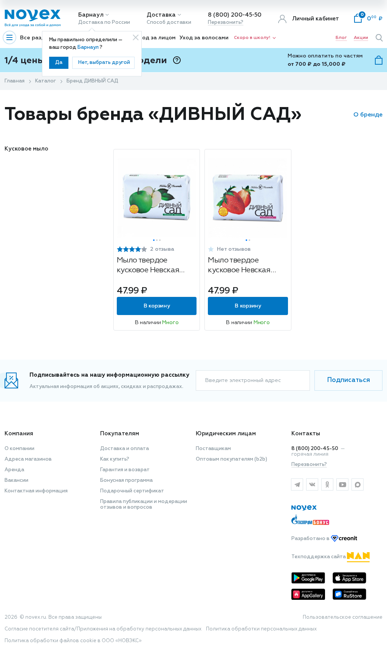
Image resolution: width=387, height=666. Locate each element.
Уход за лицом (156, 37)
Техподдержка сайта (319, 556)
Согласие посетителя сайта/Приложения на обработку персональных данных (103, 629)
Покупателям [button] (119, 433)
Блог (341, 38)
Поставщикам (213, 448)
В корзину (157, 306)
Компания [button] (19, 433)
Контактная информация (36, 491)
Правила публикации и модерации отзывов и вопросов (143, 504)
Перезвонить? (225, 22)
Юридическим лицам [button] (226, 433)
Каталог (45, 81)
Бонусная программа (126, 480)
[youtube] (342, 484)
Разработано (311, 538)
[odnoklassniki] (327, 484)
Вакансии (16, 480)
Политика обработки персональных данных (261, 629)
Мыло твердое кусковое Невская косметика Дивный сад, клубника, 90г (241, 266)
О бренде (367, 115)
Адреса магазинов (28, 459)
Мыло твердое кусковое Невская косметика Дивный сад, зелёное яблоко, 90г (153, 266)
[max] (357, 484)
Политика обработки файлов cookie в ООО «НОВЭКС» (73, 640)
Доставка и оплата (124, 448)
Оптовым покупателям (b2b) (231, 459)
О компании (19, 448)
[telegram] (297, 484)
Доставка (161, 15)
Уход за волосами (204, 37)
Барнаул (91, 15)
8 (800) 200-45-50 (235, 15)
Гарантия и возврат (125, 469)
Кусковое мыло (26, 149)
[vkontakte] (312, 484)
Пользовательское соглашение (342, 617)
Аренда (14, 469)
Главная (15, 81)
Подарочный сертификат (132, 491)
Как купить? (114, 459)
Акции (361, 38)
